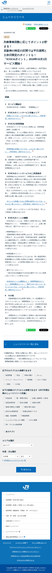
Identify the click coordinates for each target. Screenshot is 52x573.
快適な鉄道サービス (30, 411)
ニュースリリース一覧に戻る (26, 344)
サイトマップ (7, 543)
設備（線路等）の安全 (40, 398)
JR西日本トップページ (10, 8)
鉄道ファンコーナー (12, 526)
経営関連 (9, 375)
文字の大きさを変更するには (25, 560)
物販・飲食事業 (11, 416)
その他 (17, 384)
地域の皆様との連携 (13, 407)
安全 (18, 375)
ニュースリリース (28, 8)
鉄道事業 (15, 500)
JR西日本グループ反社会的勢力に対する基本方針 (25, 556)
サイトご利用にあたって (39, 543)
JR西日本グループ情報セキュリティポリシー (25, 551)
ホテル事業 (33, 420)
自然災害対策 (10, 402)
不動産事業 (25, 416)
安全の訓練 (24, 402)
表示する (27, 470)
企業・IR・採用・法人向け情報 (16, 516)
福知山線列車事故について (14, 537)
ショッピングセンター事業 (15, 420)
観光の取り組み (30, 407)
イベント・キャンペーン (14, 380)
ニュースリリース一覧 (13, 531)
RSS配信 (28, 24)
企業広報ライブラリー (13, 521)
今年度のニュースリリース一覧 (15, 460)
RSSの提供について (41, 24)
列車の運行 (28, 375)
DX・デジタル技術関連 (14, 424)
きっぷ (39, 375)
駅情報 (30, 380)
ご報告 (8, 384)
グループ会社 (42, 380)
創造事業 (22, 510)
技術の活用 (36, 402)
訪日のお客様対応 (12, 411)
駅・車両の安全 (22, 398)
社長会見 (9, 398)
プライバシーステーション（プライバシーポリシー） (25, 547)
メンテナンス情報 (20, 543)
